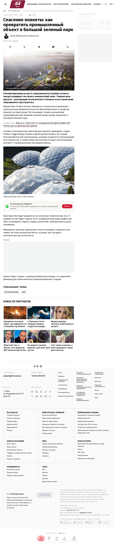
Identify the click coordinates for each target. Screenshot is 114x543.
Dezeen (15, 41)
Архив (97, 390)
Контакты (98, 377)
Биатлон (45, 478)
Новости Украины (13, 418)
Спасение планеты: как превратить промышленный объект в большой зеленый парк (48, 11)
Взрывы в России (48, 430)
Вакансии (98, 381)
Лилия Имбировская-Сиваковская (24, 36)
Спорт (44, 466)
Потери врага (47, 433)
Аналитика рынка (13, 469)
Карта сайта (99, 394)
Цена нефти (11, 444)
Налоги (9, 456)
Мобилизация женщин (86, 421)
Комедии (45, 453)
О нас (60, 372)
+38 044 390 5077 (38, 376)
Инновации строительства (39, 4)
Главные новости (13, 415)
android (66, 522)
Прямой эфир (12, 421)
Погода (9, 430)
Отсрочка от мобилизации (87, 427)
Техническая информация (99, 373)
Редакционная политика (63, 380)
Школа (80, 449)
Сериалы (45, 456)
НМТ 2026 (81, 452)
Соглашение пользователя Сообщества (81, 394)
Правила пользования (65, 396)
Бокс (44, 469)
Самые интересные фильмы (52, 444)
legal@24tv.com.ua (85, 512)
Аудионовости (12, 427)
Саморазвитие (83, 455)
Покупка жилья (12, 472)
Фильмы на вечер (48, 450)
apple (78, 522)
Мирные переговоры (50, 421)
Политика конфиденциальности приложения (83, 387)
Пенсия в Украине (13, 459)
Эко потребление (61, 4)
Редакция (61, 376)
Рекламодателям (64, 392)
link (32, 392)
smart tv (91, 522)
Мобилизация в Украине (88, 412)
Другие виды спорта (49, 481)
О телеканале (62, 385)
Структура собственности (100, 385)
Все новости (12, 412)
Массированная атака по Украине (54, 427)
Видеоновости (12, 424)
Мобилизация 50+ (84, 418)
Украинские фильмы (49, 447)
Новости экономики (15, 441)
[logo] (17, 4)
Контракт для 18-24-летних (87, 424)
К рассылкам (44, 495)
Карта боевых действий (51, 418)
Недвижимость (13, 466)
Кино (44, 441)
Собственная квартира (81, 4)
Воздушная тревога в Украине (53, 424)
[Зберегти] (67, 47)
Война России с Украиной (53, 412)
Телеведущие (62, 389)
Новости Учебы (84, 441)
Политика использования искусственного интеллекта (81, 380)
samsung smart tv (104, 522)
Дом (4, 11)
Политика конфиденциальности (83, 373)
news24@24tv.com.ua (12, 376)
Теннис (44, 475)
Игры (96, 397)
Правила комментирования (82, 399)
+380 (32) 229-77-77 (72, 510)
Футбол (45, 472)
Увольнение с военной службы (89, 415)
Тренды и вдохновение (15, 475)
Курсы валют (11, 447)
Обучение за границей (86, 458)
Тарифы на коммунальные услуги (19, 453)
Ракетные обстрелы (49, 415)
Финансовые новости (15, 450)
